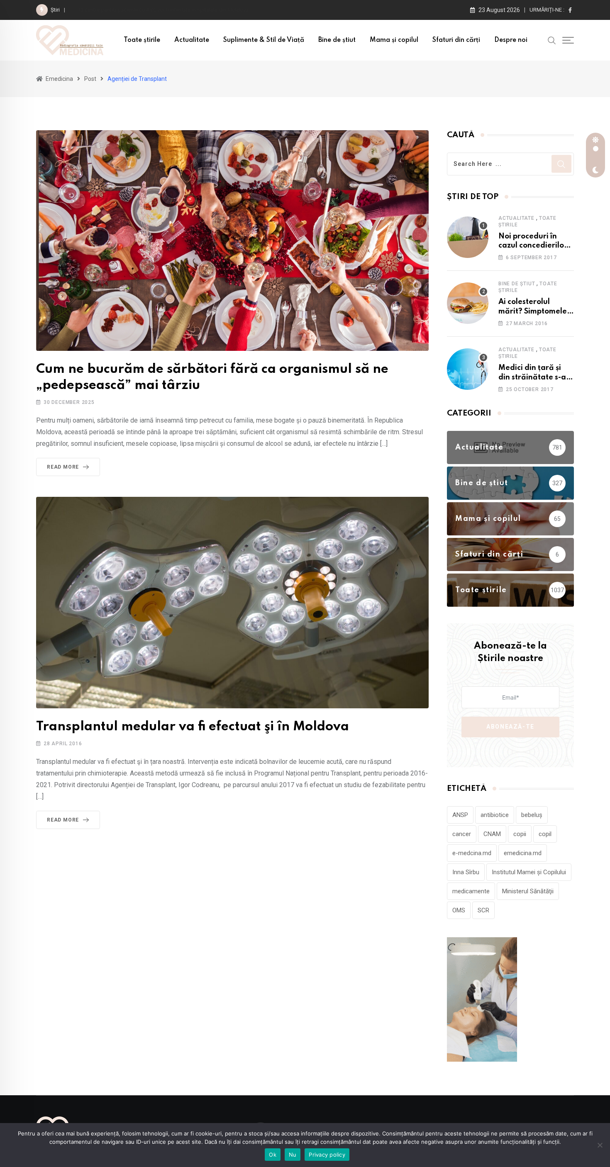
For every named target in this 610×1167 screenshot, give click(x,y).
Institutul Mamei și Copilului (529, 872)
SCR (483, 910)
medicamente (471, 891)
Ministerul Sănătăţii (528, 891)
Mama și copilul (394, 40)
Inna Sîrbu (465, 872)
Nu (293, 1154)
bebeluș (531, 815)
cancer (461, 834)
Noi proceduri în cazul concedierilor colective (532, 246)
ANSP (460, 815)
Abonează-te (510, 726)
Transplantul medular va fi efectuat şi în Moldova (192, 726)
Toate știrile (142, 40)
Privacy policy (327, 1154)
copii (519, 834)
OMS (458, 910)
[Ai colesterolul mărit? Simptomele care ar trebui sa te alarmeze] (467, 303)
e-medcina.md (471, 853)
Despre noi (510, 40)
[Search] (552, 40)
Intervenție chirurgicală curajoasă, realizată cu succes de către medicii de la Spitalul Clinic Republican (199, 10)
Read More (63, 467)
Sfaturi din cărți (456, 40)
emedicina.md (523, 853)
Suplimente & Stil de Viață (263, 40)
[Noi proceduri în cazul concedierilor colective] (467, 237)
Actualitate (191, 40)
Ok (272, 1154)
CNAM (492, 834)
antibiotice (495, 815)
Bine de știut (337, 40)
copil (545, 834)
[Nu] (599, 1145)
